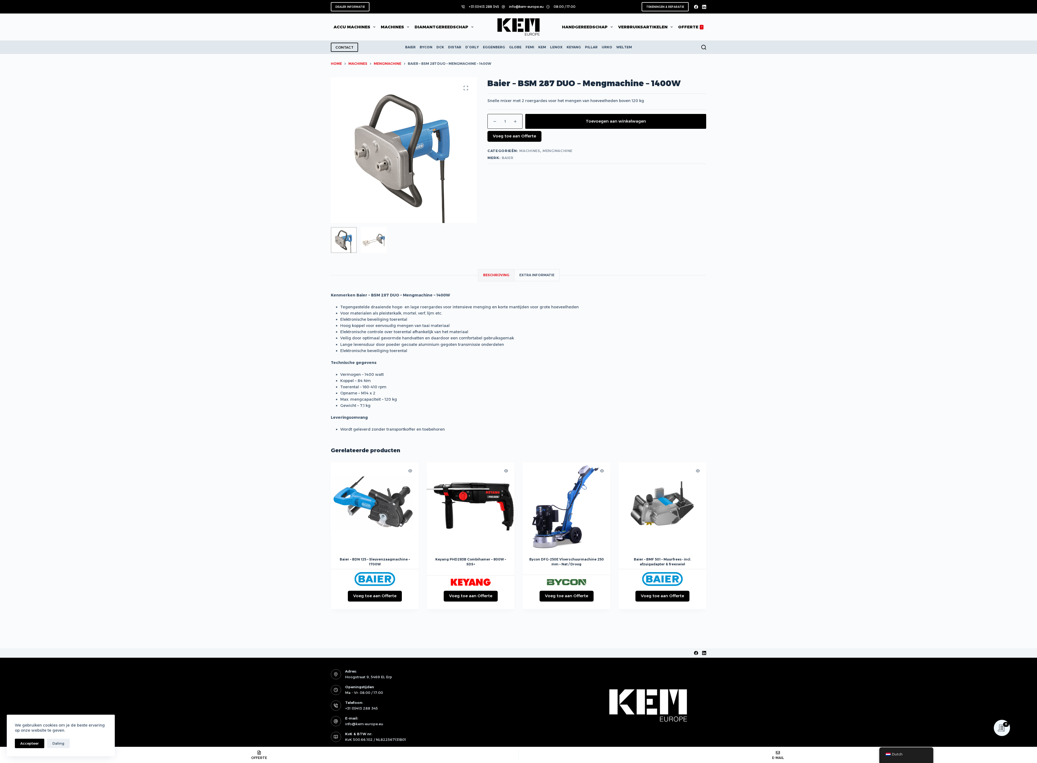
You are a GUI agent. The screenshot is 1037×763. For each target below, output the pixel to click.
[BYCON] (566, 582)
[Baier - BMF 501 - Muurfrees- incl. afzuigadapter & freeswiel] (662, 506)
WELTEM (624, 47)
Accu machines (352, 26)
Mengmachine (558, 150)
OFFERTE (690, 26)
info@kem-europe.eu (526, 7)
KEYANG (574, 47)
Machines (529, 150)
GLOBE (515, 47)
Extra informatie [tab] (536, 275)
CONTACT (344, 47)
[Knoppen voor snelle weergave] (410, 471)
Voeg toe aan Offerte (514, 136)
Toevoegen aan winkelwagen (616, 121)
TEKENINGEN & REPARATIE (665, 7)
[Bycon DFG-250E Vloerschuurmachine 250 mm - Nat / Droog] (566, 506)
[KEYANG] (470, 582)
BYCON (426, 47)
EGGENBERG (494, 47)
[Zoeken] (703, 47)
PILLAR (591, 47)
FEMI (530, 47)
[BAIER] (375, 579)
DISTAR (454, 47)
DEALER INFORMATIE (350, 7)
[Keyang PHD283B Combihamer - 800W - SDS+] (470, 506)
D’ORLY (472, 47)
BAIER (410, 47)
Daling (58, 743)
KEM (542, 47)
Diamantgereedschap (441, 26)
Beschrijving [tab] (496, 275)
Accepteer (29, 743)
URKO (607, 47)
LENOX (556, 47)
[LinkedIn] (704, 7)
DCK (440, 47)
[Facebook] (696, 7)
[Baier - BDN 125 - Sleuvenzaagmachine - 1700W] (375, 506)
